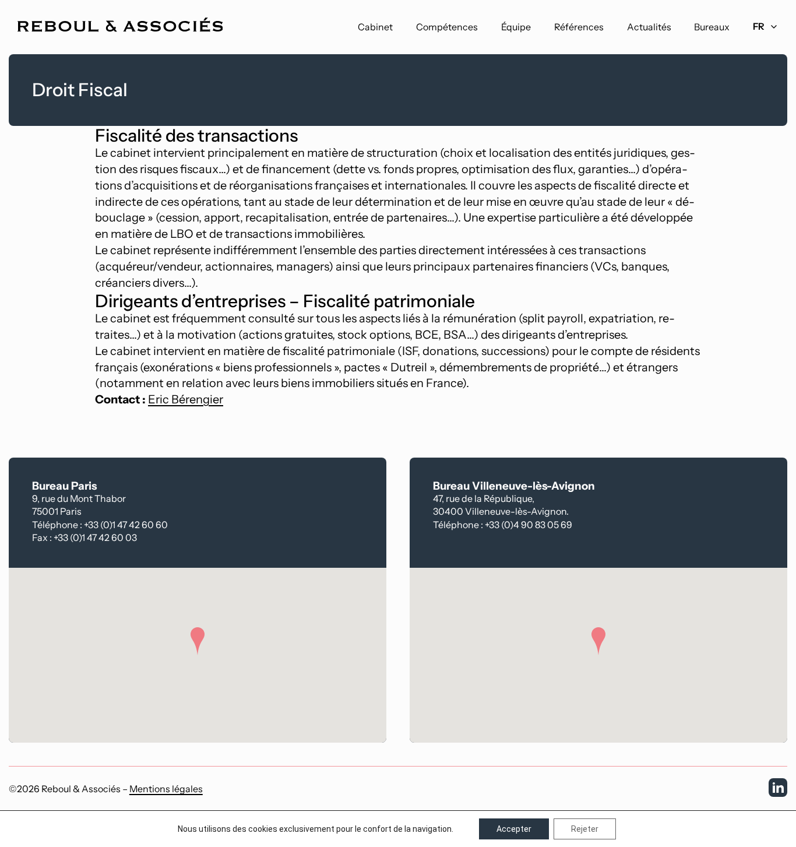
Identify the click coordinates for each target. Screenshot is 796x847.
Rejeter (584, 829)
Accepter (513, 829)
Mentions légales (166, 789)
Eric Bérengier (185, 399)
